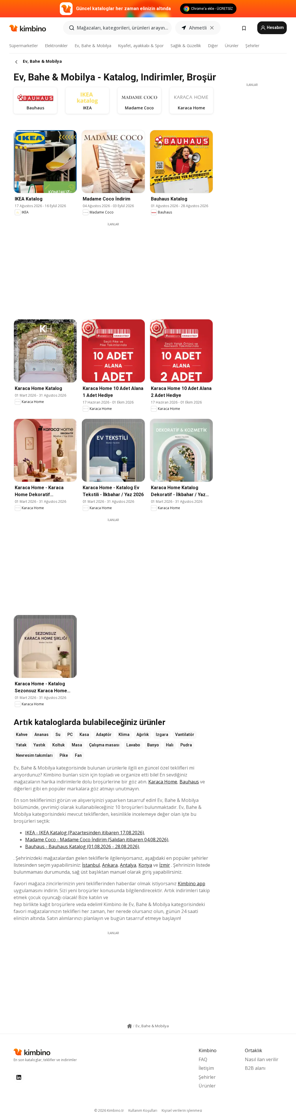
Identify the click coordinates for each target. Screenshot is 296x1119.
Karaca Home (162, 781)
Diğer (213, 45)
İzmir (164, 865)
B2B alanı (255, 1068)
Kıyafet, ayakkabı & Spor (141, 45)
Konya (145, 865)
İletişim (206, 1068)
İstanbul (91, 865)
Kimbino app (191, 883)
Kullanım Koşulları (142, 1110)
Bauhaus (189, 781)
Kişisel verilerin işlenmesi (182, 1110)
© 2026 (109, 1110)
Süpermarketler (23, 45)
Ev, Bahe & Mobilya (93, 45)
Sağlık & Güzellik (186, 45)
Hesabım (275, 27)
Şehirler (252, 45)
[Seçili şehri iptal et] (212, 28)
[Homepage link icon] (129, 1026)
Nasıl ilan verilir (261, 1059)
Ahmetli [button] (198, 28)
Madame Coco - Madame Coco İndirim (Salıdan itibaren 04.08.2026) (96, 839)
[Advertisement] (117, 267)
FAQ (203, 1059)
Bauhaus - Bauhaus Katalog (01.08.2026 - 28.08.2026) (82, 846)
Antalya (128, 865)
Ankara (110, 865)
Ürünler (231, 45)
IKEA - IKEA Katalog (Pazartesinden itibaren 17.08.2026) (84, 832)
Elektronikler (56, 45)
